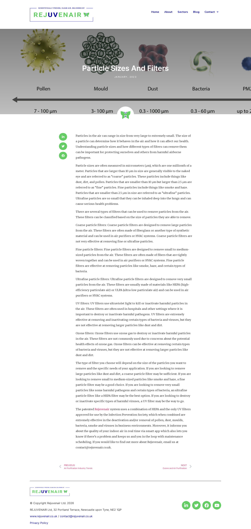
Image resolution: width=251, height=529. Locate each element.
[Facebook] (206, 505)
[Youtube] (217, 505)
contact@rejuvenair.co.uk (76, 516)
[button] (63, 137)
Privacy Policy (39, 523)
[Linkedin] (186, 505)
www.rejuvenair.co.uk (43, 516)
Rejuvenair (102, 409)
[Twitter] (196, 505)
